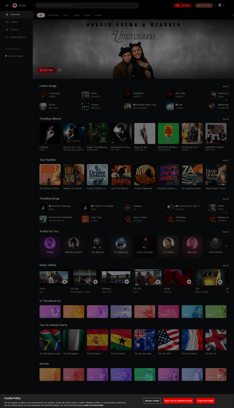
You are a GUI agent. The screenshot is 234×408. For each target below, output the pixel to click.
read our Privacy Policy (93, 405)
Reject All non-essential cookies (178, 401)
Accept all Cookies (205, 401)
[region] (117, 401)
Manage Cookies (152, 401)
